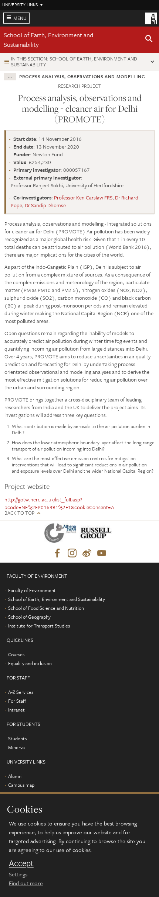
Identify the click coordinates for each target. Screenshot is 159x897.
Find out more (26, 883)
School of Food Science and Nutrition (46, 608)
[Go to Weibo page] (86, 553)
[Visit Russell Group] (97, 534)
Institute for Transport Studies (39, 625)
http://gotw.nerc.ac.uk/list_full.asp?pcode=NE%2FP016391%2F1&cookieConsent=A (59, 503)
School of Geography (29, 616)
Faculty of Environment (32, 590)
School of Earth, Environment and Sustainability (56, 599)
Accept (21, 863)
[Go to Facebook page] (57, 553)
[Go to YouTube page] (101, 553)
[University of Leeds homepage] (151, 17)
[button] (149, 40)
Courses (16, 654)
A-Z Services (20, 692)
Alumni (15, 776)
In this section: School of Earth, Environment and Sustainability (74, 61)
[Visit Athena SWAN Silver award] (62, 534)
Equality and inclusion (30, 663)
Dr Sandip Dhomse (45, 205)
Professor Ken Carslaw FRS (83, 197)
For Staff (17, 701)
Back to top (19, 513)
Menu (20, 18)
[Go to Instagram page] (72, 553)
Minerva (16, 747)
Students (17, 738)
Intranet (16, 709)
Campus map (21, 785)
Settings (18, 874)
